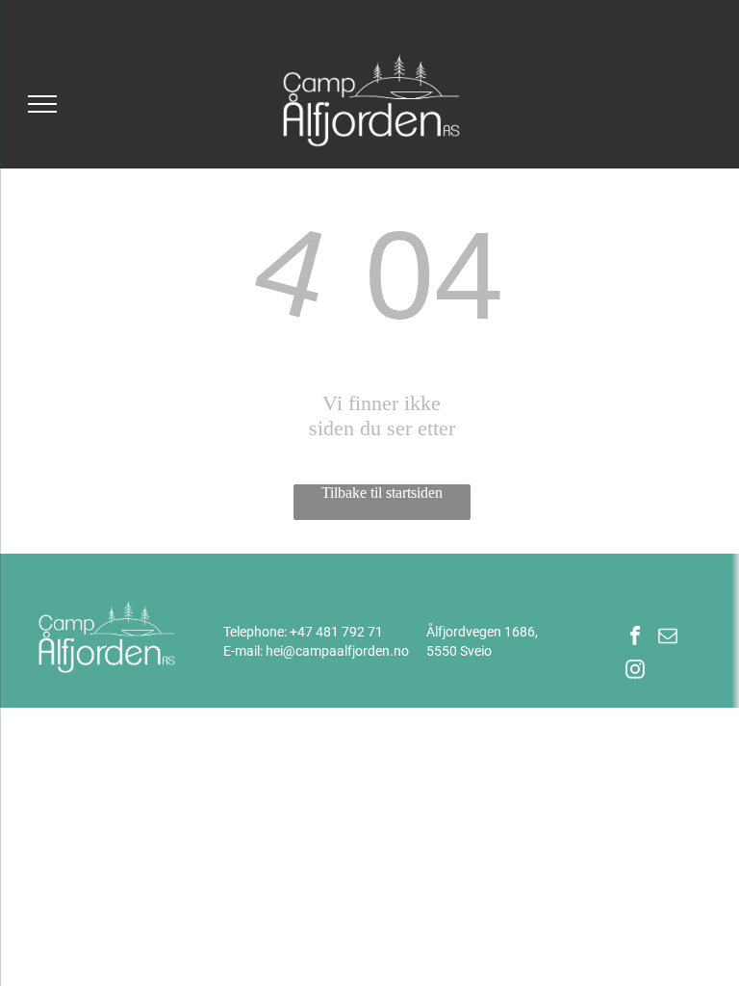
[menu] (42, 104)
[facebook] (635, 638)
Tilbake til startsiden (382, 492)
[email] (667, 638)
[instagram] (635, 671)
